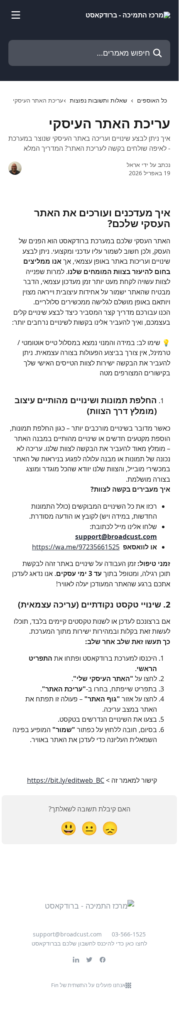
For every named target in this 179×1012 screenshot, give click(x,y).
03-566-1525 (129, 934)
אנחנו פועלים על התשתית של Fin (88, 985)
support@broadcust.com (116, 536)
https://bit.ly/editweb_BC (65, 780)
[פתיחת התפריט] (15, 15)
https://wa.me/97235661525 (76, 546)
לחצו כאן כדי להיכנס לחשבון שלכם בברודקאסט (89, 943)
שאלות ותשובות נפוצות (98, 100)
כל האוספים (152, 100)
